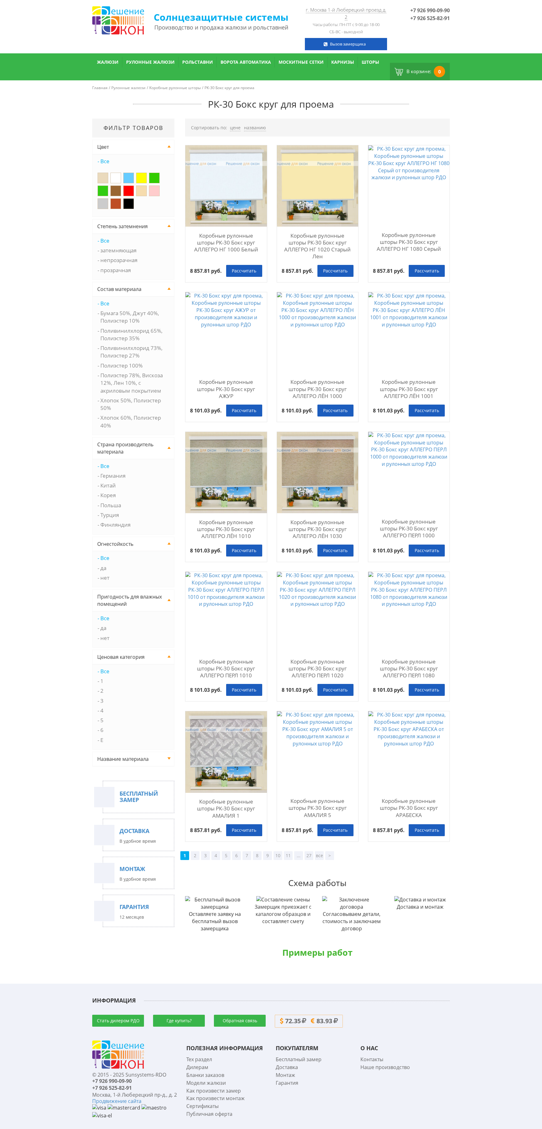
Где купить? (179, 1021)
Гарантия (287, 1082)
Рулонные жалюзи (150, 62)
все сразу (319, 856)
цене (235, 128)
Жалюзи (108, 62)
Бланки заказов (205, 1075)
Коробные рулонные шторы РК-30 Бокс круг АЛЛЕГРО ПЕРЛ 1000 (409, 528)
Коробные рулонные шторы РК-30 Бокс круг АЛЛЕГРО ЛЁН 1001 (409, 389)
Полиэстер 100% (121, 365)
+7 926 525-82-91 (430, 18)
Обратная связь (240, 1021)
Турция (109, 515)
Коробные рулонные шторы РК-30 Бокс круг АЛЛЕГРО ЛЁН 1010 (226, 529)
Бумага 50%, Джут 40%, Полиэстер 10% (129, 316)
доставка (134, 831)
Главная (100, 87)
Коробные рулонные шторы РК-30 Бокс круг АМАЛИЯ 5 (318, 808)
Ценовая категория (121, 656)
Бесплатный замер (298, 1059)
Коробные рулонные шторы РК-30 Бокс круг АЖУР (226, 389)
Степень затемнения (122, 226)
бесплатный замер (139, 797)
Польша (110, 505)
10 (277, 855)
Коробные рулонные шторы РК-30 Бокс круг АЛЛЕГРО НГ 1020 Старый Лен (317, 246)
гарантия (134, 907)
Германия (112, 475)
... (298, 855)
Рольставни (197, 62)
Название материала (123, 758)
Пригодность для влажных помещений (129, 600)
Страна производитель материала (125, 448)
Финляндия (115, 524)
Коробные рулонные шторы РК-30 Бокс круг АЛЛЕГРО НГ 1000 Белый (226, 242)
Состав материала (119, 289)
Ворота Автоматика (246, 62)
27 (308, 855)
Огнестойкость (115, 543)
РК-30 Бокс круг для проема (229, 87)
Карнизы (342, 62)
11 (288, 855)
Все (104, 161)
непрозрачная (118, 260)
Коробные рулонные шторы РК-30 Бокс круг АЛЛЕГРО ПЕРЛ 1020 (318, 668)
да (103, 568)
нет (104, 577)
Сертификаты (202, 1106)
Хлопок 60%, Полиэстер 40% (130, 421)
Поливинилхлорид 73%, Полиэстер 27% (131, 351)
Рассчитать (244, 271)
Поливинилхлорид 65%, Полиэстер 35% (131, 334)
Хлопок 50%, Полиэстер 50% (130, 404)
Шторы (370, 62)
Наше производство (385, 1067)
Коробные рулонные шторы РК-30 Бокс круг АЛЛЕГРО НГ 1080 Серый (409, 242)
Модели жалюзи (206, 1082)
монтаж (132, 869)
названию (255, 128)
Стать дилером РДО (118, 1021)
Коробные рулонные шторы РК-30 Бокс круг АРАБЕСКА (409, 808)
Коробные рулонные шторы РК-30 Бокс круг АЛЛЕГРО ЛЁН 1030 (318, 529)
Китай (108, 485)
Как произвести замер (213, 1090)
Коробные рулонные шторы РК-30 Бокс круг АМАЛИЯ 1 (226, 808)
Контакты (371, 1059)
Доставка (287, 1067)
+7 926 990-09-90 (430, 10)
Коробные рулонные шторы (175, 87)
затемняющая (118, 250)
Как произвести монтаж (215, 1098)
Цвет (103, 146)
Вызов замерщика (348, 44)
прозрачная (115, 270)
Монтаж (285, 1075)
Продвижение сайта (116, 1101)
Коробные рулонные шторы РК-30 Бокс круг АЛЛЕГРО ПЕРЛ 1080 (409, 668)
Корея (108, 495)
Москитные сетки (301, 62)
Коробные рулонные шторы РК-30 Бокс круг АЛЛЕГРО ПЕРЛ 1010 (226, 668)
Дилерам (197, 1067)
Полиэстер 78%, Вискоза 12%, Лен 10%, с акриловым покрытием (131, 383)
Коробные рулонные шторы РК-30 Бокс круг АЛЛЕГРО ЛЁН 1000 (318, 389)
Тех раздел (199, 1059)
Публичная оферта (209, 1113)
